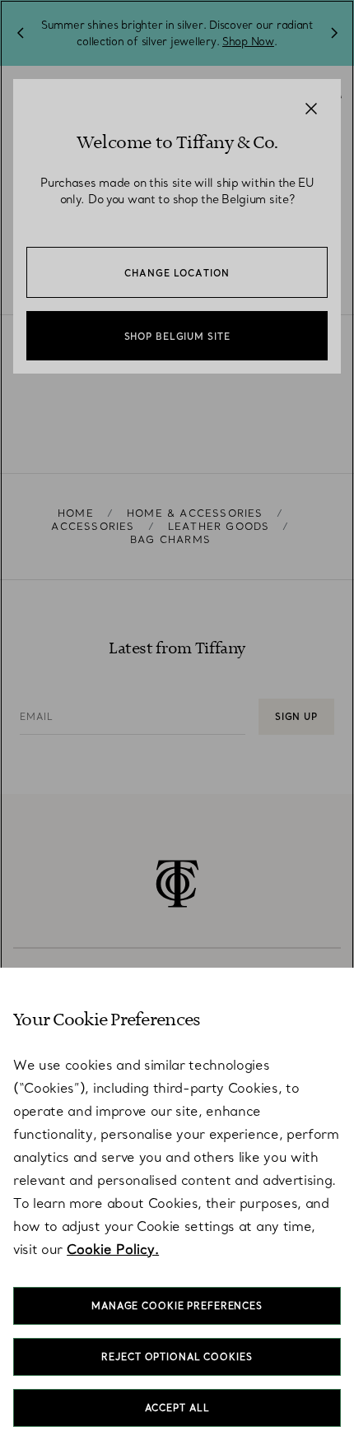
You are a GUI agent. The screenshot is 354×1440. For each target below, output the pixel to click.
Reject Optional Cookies (176, 1357)
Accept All (177, 1408)
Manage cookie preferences (177, 1306)
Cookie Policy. (113, 1249)
